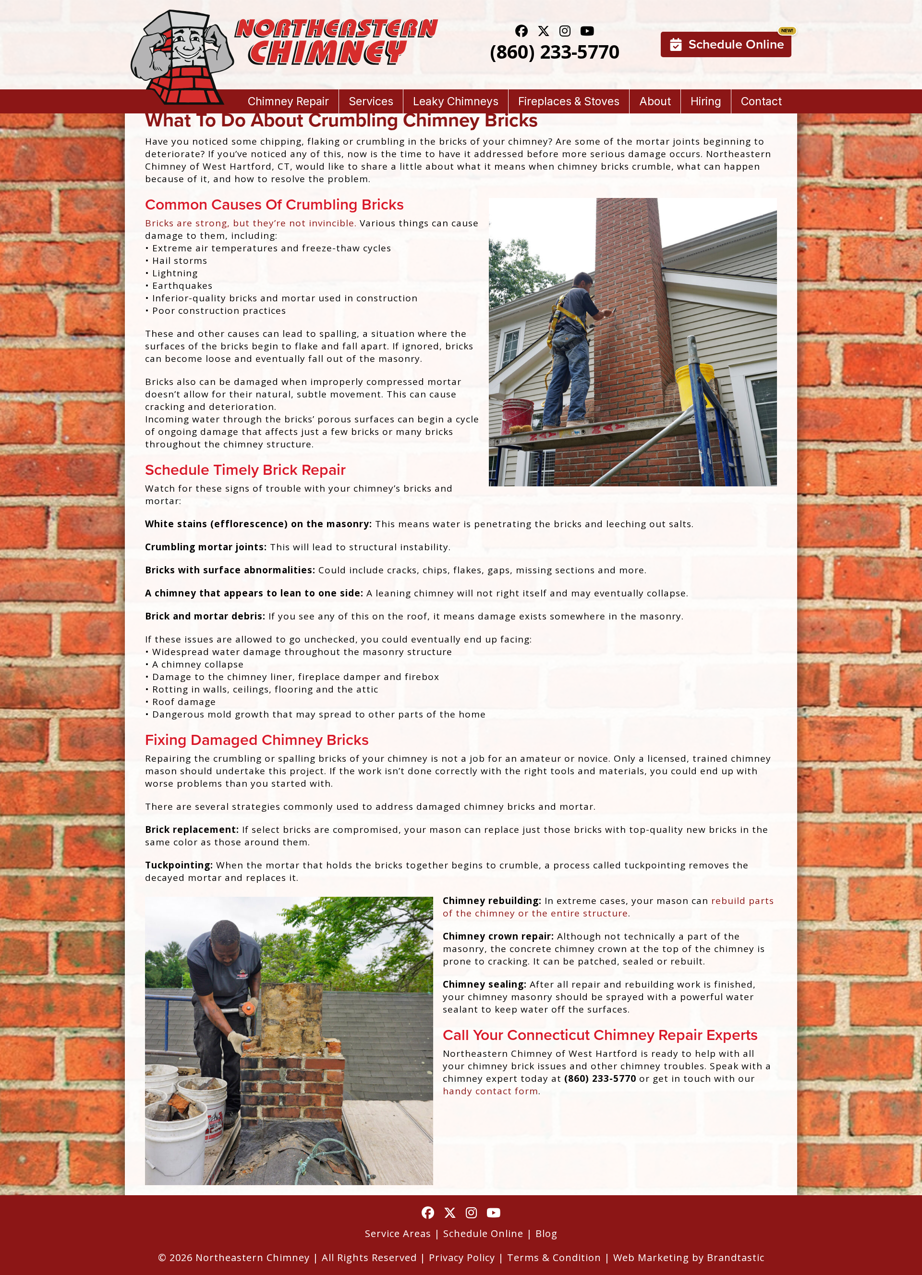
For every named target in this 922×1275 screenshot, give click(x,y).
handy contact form (490, 1091)
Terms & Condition (554, 1257)
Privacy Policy (462, 1257)
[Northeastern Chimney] (284, 16)
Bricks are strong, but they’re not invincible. (251, 223)
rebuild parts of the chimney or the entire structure (608, 906)
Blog (546, 1233)
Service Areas (398, 1233)
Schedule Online (736, 44)
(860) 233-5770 (554, 51)
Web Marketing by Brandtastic (688, 1257)
